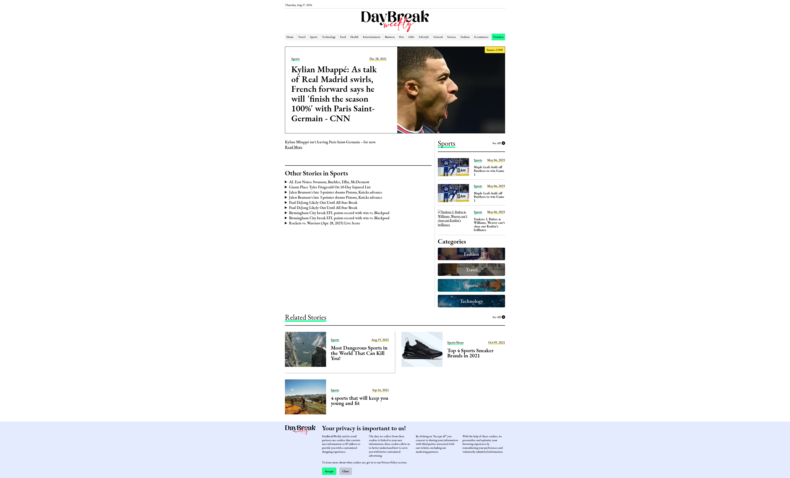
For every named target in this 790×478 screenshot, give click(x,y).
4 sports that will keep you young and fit (359, 400)
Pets (401, 37)
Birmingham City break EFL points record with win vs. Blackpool (339, 212)
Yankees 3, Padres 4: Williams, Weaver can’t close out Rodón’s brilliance (489, 224)
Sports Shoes (455, 342)
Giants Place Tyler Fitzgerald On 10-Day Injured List (330, 187)
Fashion (465, 37)
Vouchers (498, 37)
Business (390, 37)
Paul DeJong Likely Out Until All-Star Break (323, 202)
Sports (313, 37)
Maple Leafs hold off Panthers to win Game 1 (489, 170)
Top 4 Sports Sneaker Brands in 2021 (470, 353)
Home (290, 37)
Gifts (411, 37)
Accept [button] (329, 471)
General (438, 37)
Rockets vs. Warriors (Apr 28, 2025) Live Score (324, 223)
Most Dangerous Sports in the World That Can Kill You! (359, 353)
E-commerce (481, 37)
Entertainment (371, 37)
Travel (302, 37)
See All (497, 143)
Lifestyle (424, 37)
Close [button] (345, 471)
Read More (293, 147)
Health (354, 37)
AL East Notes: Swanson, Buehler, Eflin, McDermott (329, 181)
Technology (329, 37)
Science (451, 37)
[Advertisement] (264, 70)
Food (343, 37)
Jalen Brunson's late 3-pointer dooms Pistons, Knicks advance (335, 192)
